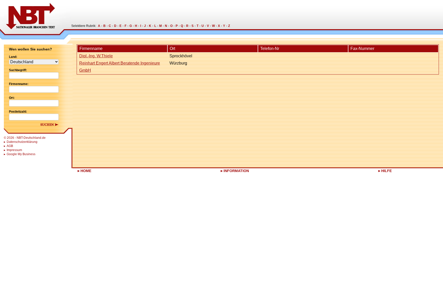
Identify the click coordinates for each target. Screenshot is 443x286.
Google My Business (21, 154)
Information (236, 171)
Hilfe (386, 171)
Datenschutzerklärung (22, 142)
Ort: (12, 98)
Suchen (49, 124)
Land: (13, 57)
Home (85, 171)
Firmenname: (18, 84)
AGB (10, 146)
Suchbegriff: (18, 70)
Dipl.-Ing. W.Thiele (96, 56)
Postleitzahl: (18, 111)
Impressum (14, 150)
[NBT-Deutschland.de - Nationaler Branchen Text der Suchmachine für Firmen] (35, 19)
